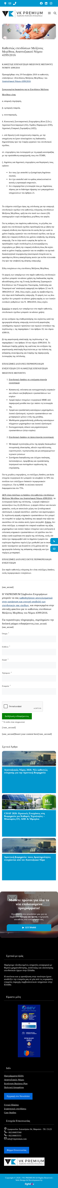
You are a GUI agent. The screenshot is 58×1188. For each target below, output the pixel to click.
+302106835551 (14, 1135)
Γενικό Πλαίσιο (11, 1105)
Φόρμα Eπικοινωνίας (16, 1150)
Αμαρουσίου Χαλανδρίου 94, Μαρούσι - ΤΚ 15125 (29, 1129)
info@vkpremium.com (17, 1139)
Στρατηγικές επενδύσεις (15, 1108)
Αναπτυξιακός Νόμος (14, 1079)
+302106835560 (14, 1132)
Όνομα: (5, 633)
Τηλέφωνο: (7, 673)
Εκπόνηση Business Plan (16, 1083)
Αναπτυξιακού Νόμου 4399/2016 (16, 81)
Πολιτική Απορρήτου (14, 1087)
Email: (5, 660)
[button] (49, 14)
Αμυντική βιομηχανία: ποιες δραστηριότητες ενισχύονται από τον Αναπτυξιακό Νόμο (27, 858)
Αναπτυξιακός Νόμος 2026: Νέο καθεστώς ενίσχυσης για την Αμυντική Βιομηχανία (26, 771)
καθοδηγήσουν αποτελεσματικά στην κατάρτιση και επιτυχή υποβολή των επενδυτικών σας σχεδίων (27, 601)
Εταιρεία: (6, 686)
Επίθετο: (6, 647)
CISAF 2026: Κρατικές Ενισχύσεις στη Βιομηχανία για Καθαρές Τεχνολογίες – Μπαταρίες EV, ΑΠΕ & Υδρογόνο (24, 816)
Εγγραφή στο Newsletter (18, 1096)
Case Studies (10, 1112)
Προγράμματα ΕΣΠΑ (14, 1076)
